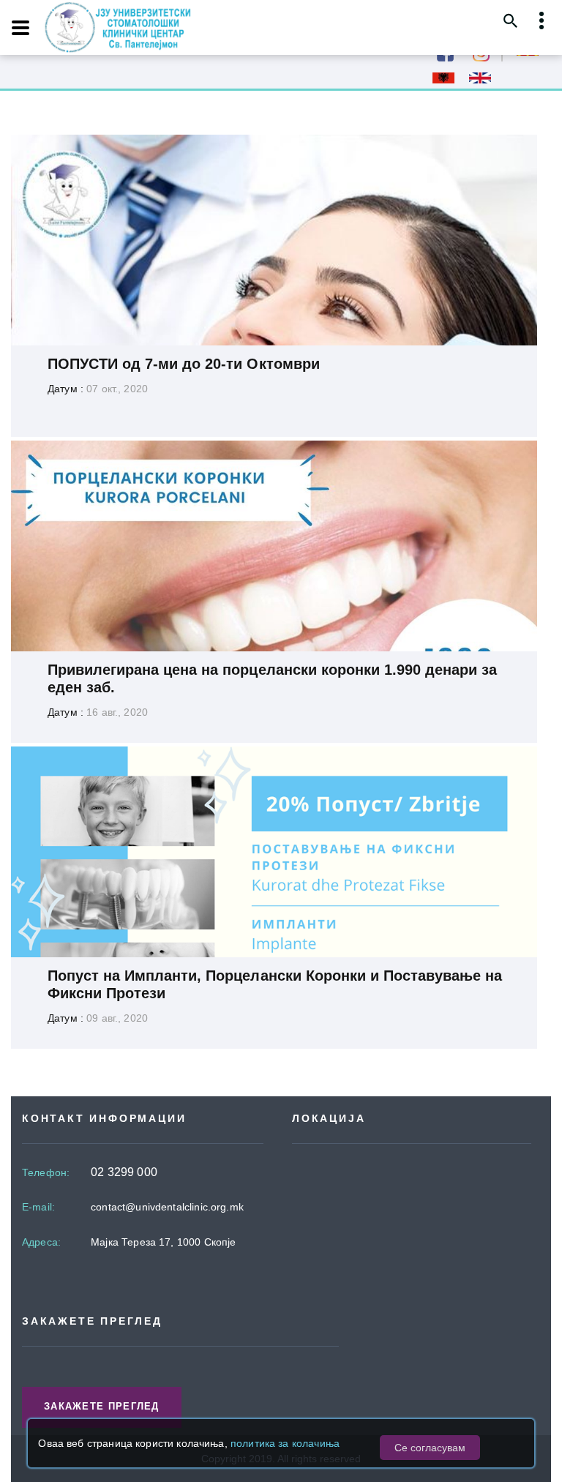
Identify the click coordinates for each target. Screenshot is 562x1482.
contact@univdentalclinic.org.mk (167, 1207)
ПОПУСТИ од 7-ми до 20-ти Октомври (184, 364)
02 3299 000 (124, 1172)
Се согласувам (429, 1447)
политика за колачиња (285, 1443)
